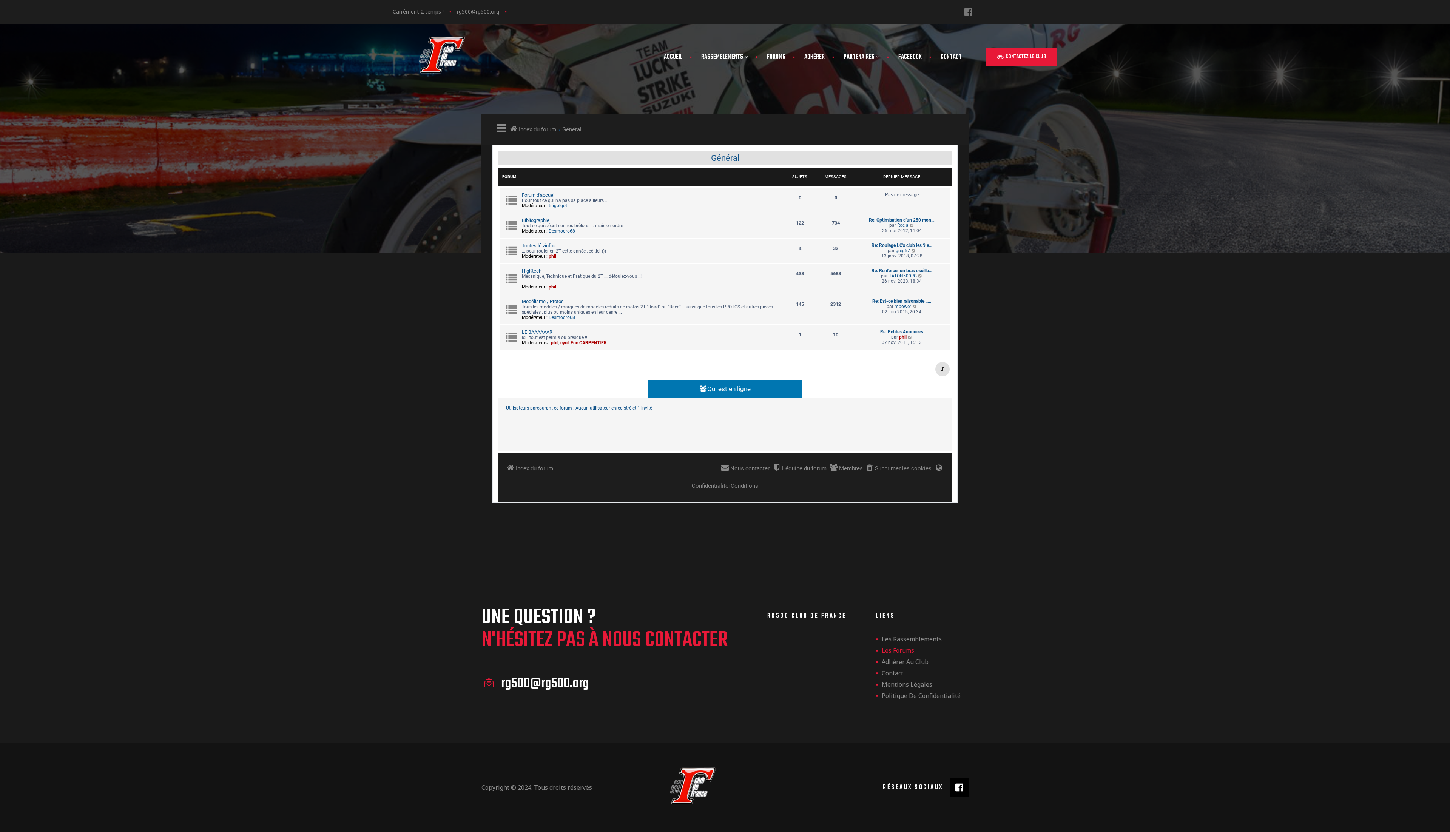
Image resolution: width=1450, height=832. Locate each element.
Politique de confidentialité (921, 696)
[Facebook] (968, 12)
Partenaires (859, 57)
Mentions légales (907, 684)
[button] (1021, 57)
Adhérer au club (905, 662)
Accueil (673, 57)
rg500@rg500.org (478, 11)
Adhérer (814, 57)
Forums (776, 57)
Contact (951, 57)
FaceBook (910, 57)
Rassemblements (722, 57)
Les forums (898, 650)
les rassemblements (912, 639)
